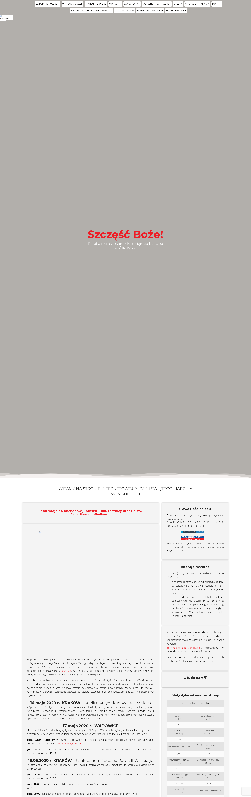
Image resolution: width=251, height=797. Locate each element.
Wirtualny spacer (72, 4)
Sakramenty (131, 4)
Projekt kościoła (124, 10)
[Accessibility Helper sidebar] (3, 18)
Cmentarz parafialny (197, 4)
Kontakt (216, 4)
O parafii (114, 4)
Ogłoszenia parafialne (150, 10)
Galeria (178, 4)
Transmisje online (95, 4)
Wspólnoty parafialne (156, 4)
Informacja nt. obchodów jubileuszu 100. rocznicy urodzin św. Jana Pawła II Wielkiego (90, 512)
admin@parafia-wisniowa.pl (184, 647)
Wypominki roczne (47, 4)
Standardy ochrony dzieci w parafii (91, 10)
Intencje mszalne (176, 10)
